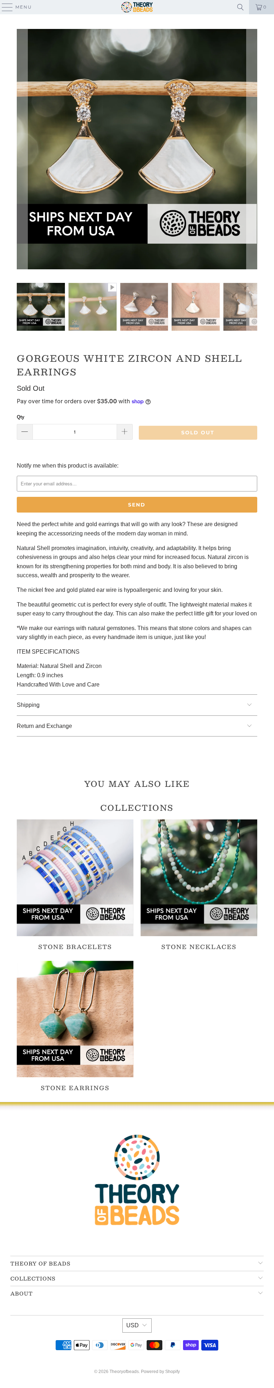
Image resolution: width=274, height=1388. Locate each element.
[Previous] (22, 150)
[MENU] (4, 7)
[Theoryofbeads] (137, 7)
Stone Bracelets (75, 884)
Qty (20, 417)
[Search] (240, 7)
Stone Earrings (75, 1026)
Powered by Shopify (160, 1371)
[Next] (252, 150)
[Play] (137, 150)
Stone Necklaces (199, 884)
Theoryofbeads (124, 1371)
